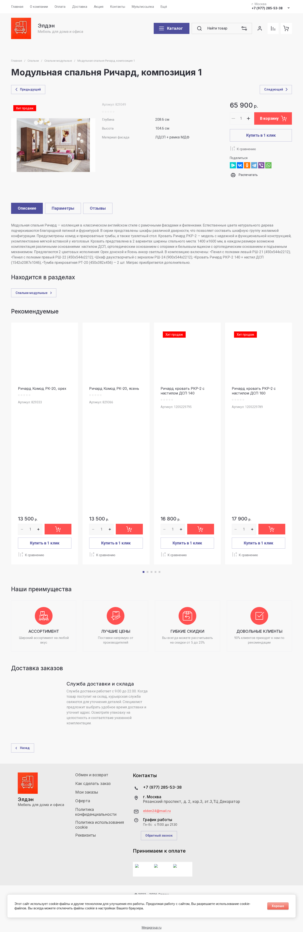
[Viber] (261, 165)
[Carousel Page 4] (155, 572)
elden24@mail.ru (157, 811)
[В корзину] (58, 529)
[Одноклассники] (247, 165)
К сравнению (246, 149)
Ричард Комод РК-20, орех (42, 388)
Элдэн (46, 25)
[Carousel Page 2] (147, 572)
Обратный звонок (159, 835)
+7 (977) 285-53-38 (267, 8)
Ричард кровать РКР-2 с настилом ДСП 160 (254, 390)
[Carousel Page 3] (151, 572)
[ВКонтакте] (240, 165)
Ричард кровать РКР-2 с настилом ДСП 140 (183, 390)
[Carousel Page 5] (159, 572)
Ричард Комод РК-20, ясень (114, 388)
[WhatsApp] (268, 165)
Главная (16, 60)
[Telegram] (254, 165)
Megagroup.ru (151, 927)
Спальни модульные (58, 60)
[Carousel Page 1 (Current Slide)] (143, 572)
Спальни (33, 60)
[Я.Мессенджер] (233, 165)
